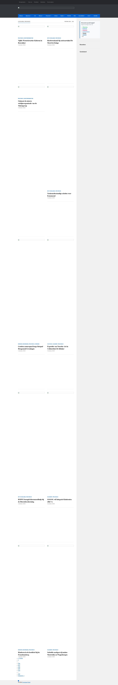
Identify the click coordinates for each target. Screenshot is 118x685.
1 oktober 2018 (21, 656)
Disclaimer (36, 2)
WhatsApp (85, 27)
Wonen (40, 15)
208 (19, 667)
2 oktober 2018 (51, 503)
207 (19, 665)
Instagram (85, 30)
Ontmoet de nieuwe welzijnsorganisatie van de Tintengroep (27, 103)
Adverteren (42, 2)
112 (35, 15)
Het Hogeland (51, 38)
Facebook (85, 28)
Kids (75, 15)
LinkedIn (84, 34)
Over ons (30, 2)
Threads (84, 33)
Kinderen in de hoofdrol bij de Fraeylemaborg (29, 653)
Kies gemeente (22, 2)
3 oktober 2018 (21, 503)
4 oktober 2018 (51, 350)
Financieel (48, 15)
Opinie (62, 15)
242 (19, 674)
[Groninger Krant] (46, 8)
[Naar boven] (18, 680)
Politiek (69, 15)
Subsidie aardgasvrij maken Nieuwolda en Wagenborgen (57, 653)
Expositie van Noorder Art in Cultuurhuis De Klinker (57, 347)
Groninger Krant (26, 682)
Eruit (89, 15)
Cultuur (56, 15)
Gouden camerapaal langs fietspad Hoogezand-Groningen (30, 347)
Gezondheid (81, 15)
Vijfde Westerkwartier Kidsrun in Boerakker (30, 41)
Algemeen (28, 15)
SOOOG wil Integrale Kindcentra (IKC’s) (59, 500)
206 (19, 663)
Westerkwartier (28, 38)
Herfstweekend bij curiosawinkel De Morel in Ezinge (60, 41)
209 (19, 668)
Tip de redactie (50, 2)
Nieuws (21, 15)
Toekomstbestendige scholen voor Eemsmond (59, 194)
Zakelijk (95, 15)
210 (19, 670)
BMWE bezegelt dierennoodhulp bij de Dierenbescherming (31, 500)
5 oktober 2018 (21, 45)
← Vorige (20, 658)
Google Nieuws (86, 31)
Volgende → (21, 675)
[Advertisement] (31, 65)
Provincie (20, 38)
